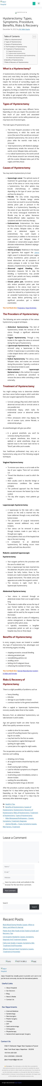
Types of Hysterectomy (24, 816)
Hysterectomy (19, 810)
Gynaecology (10, 1014)
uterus (36, 253)
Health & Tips (10, 804)
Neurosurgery (11, 1016)
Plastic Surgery (11, 1019)
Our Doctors (10, 991)
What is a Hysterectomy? (13, 40)
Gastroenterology (12, 1026)
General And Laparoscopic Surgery (18, 1034)
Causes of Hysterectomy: (13, 44)
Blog (8, 994)
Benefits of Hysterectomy (14, 807)
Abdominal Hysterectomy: (16, 57)
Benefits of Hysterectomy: (14, 60)
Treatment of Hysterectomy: (15, 49)
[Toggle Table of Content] (33, 36)
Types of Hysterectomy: (13, 42)
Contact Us (10, 1000)
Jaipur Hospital (18, 1082)
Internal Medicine (12, 1011)
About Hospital (11, 988)
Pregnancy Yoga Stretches (26, 308)
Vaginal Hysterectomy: (15, 51)
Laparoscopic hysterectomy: (17, 53)
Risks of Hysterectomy (21, 813)
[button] (34, 3)
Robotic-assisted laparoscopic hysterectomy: (22, 55)
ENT (7, 1024)
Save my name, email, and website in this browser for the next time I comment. (19, 883)
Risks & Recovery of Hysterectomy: (17, 62)
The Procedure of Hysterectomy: (16, 47)
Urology (9, 1021)
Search (5, 903)
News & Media (11, 997)
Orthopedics (10, 1029)
